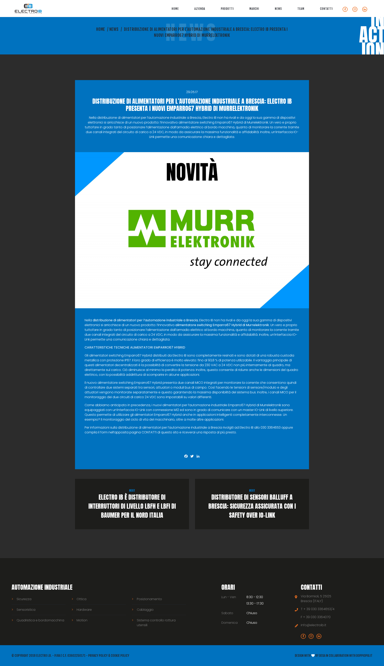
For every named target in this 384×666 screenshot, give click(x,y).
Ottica (81, 599)
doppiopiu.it (364, 656)
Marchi (254, 8)
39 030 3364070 (318, 617)
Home (175, 8)
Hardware (84, 609)
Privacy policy (98, 656)
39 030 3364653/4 (320, 609)
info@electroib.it (313, 625)
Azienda (199, 8)
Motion (82, 620)
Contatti (326, 8)
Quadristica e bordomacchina (40, 620)
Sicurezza (24, 599)
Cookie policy (120, 656)
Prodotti (227, 8)
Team (300, 8)
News (278, 8)
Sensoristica (26, 609)
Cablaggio (145, 609)
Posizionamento (149, 599)
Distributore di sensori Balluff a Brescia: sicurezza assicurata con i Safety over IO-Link (252, 504)
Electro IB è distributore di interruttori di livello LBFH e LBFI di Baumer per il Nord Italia (132, 504)
